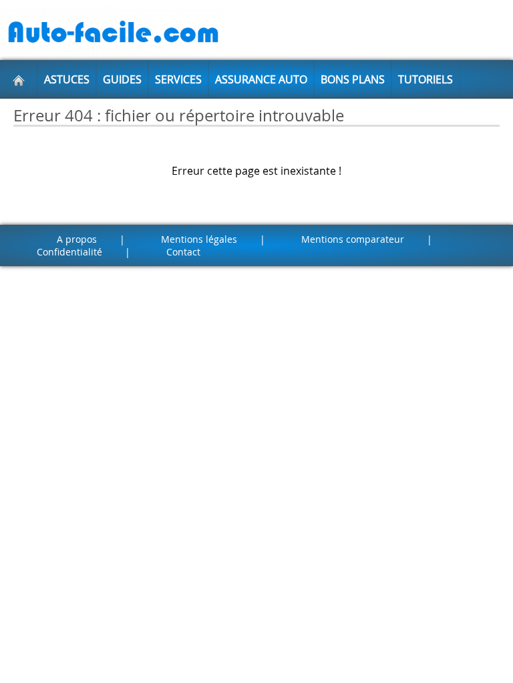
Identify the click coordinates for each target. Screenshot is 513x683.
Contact (183, 251)
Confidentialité (69, 251)
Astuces (67, 79)
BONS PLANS (353, 79)
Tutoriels (425, 79)
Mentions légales (199, 239)
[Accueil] (18, 79)
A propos (77, 239)
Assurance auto (261, 79)
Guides (122, 79)
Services (178, 79)
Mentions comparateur (352, 239)
